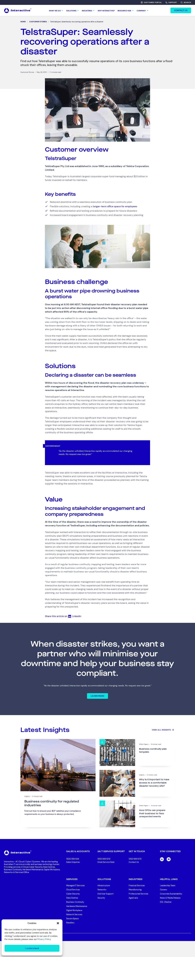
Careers (163, 889)
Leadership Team (167, 885)
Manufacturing (135, 889)
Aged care (133, 898)
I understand (32, 948)
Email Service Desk (106, 862)
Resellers (70, 922)
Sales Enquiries (73, 862)
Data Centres (72, 898)
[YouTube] (169, 859)
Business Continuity (75, 902)
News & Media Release (170, 898)
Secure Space (72, 918)
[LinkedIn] (162, 859)
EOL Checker (166, 902)
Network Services (74, 914)
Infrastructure (104, 885)
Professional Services (138, 893)
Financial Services (137, 885)
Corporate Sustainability (171, 893)
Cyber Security (73, 893)
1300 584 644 (72, 859)
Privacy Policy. (44, 939)
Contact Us (134, 862)
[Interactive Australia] (17, 10)
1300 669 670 (104, 859)
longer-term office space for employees (115, 206)
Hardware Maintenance (76, 906)
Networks (102, 889)
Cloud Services (73, 889)
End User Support (105, 893)
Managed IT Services (75, 885)
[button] (57, 923)
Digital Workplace (74, 910)
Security (101, 898)
